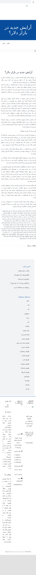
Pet (32, 211)
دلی (28, 322)
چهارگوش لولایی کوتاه (24, 236)
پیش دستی (31, 234)
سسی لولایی (24, 220)
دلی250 (4, 216)
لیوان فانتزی (13, 230)
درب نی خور (26, 216)
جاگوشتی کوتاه (7, 213)
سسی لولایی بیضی (16, 220)
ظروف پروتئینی (25, 364)
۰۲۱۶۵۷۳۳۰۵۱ (17, 460)
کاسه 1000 (16, 236)
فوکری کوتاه (33, 228)
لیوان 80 (4, 228)
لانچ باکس (26, 376)
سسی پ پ (33, 222)
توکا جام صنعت (26, 213)
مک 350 (30, 232)
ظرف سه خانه (16, 224)
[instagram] (1, 1)
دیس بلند (10, 218)
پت (8, 232)
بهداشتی (19, 211)
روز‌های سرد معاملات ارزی (21, 287)
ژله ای (27, 389)
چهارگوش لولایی (20, 234)
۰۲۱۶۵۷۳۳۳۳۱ (17, 457)
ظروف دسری (25, 347)
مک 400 (26, 232)
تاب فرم (10, 211)
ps (35, 211)
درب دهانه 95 (33, 216)
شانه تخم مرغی (19, 222)
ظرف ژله (17, 226)
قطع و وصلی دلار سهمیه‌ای (21, 275)
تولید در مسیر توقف (23, 270)
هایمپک (18, 232)
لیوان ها (27, 380)
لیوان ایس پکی (27, 230)
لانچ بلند (28, 228)
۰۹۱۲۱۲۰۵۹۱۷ (18, 469)
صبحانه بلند (13, 222)
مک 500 (22, 232)
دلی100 (16, 216)
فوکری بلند (6, 226)
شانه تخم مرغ (25, 334)
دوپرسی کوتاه (15, 218)
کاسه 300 (6, 236)
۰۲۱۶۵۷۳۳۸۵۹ (17, 462)
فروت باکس (12, 226)
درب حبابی (10, 214)
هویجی (14, 232)
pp (33, 211)
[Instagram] (28, 440)
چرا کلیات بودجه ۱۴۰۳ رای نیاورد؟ (19, 283)
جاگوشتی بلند (14, 213)
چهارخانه (26, 234)
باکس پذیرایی (25, 211)
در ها (28, 318)
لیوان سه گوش (19, 230)
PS (28, 309)
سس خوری (26, 330)
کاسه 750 (29, 238)
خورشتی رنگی (28, 214)
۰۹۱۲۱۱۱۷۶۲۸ (18, 474)
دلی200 (8, 216)
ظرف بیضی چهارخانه (24, 224)
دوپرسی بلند (22, 218)
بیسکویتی (26, 313)
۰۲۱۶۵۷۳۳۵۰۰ (17, 455)
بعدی (3, 43)
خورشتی (34, 214)
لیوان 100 (13, 228)
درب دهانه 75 (4, 214)
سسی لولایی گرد (8, 220)
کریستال (24, 238)
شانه (25, 222)
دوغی (26, 218)
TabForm (7, 551)
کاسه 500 (34, 238)
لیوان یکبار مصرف (6, 230)
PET (28, 301)
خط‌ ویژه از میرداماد (23, 279)
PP (28, 305)
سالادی (27, 326)
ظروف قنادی (25, 355)
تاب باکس (14, 211)
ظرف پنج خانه (30, 226)
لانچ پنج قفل (23, 228)
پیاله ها (27, 385)
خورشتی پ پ (21, 214)
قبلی (8, 43)
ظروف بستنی (25, 339)
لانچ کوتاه (18, 228)
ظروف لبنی (26, 359)
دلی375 (34, 218)
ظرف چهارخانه (23, 226)
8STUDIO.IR (28, 551)
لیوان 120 (8, 228)
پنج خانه (6, 232)
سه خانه (28, 222)
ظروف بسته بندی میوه (23, 343)
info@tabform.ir (18, 484)
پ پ (11, 232)
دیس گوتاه (33, 220)
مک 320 (34, 232)
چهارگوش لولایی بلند (11, 234)
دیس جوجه (4, 218)
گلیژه (21, 238)
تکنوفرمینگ (20, 213)
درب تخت (15, 214)
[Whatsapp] (30, 440)
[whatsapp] (3, 1)
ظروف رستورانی (24, 351)
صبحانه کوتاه (7, 222)
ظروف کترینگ (25, 372)
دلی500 (30, 218)
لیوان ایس (33, 230)
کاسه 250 (11, 236)
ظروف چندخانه (25, 368)
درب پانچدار (20, 216)
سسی (29, 220)
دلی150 (12, 216)
